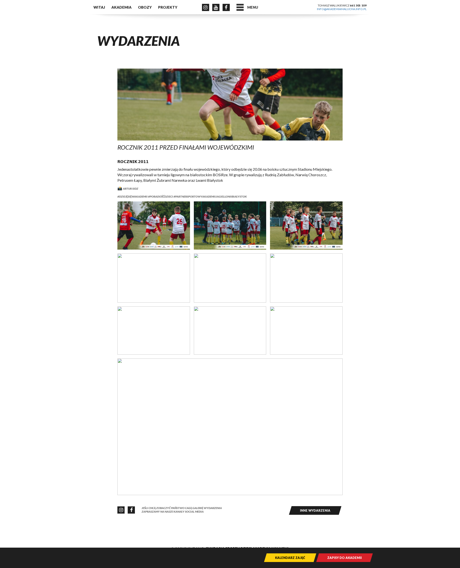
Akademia (121, 7)
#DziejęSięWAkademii (132, 196)
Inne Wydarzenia (315, 510)
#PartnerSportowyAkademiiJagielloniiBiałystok (210, 196)
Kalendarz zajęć (290, 558)
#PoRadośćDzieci (160, 196)
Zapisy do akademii (344, 558)
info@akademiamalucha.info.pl (342, 9)
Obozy (145, 7)
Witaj (99, 7)
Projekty (167, 7)
